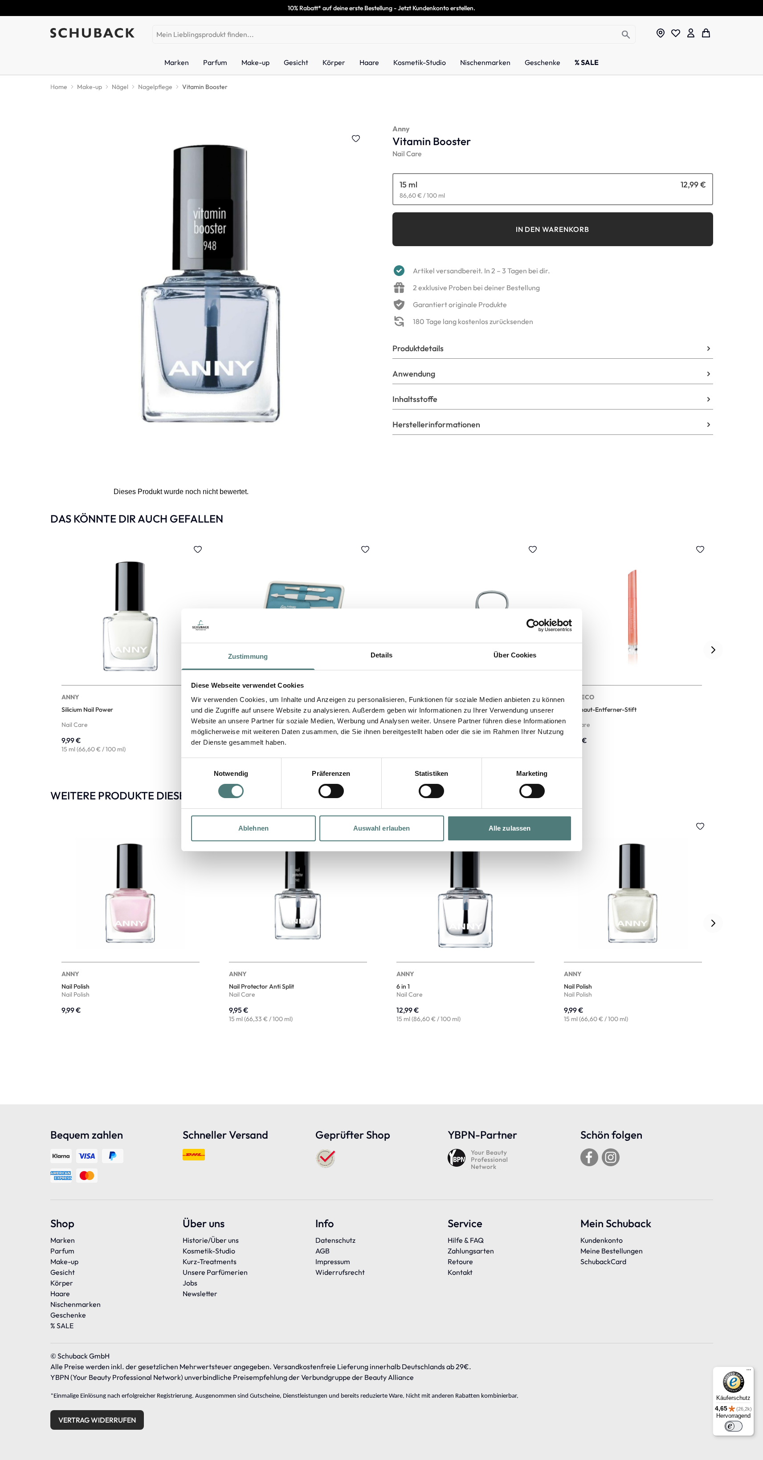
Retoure (460, 1261)
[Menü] (748, 1372)
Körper (61, 1282)
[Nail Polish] (130, 923)
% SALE (61, 1325)
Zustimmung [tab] (248, 656)
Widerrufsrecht (340, 1272)
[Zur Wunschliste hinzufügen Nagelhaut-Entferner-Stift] (700, 549)
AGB (322, 1250)
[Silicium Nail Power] (130, 650)
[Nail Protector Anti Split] (298, 923)
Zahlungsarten (471, 1250)
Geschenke (68, 1314)
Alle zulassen (509, 828)
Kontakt (460, 1272)
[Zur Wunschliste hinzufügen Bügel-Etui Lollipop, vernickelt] (365, 549)
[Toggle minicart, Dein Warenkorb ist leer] (706, 33)
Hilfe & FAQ (466, 1240)
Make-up (64, 1261)
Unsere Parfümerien (215, 1272)
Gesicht (62, 1272)
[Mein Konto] (691, 33)
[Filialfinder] (660, 33)
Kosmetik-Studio (209, 1250)
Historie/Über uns (211, 1240)
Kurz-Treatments (210, 1261)
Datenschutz (335, 1240)
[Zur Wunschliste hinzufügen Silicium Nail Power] (198, 549)
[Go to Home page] (92, 33)
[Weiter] (713, 650)
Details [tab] (381, 655)
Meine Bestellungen (611, 1250)
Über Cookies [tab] (515, 655)
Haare (60, 1293)
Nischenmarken (75, 1304)
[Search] (626, 35)
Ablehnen (253, 828)
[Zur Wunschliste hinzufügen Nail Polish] (700, 826)
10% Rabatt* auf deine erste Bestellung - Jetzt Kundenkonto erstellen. (381, 8)
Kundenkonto (601, 1240)
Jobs (190, 1282)
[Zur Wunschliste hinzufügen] (356, 138)
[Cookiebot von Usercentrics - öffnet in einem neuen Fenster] (533, 625)
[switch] (331, 791)
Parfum (62, 1250)
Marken (62, 1240)
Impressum (332, 1261)
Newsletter (200, 1293)
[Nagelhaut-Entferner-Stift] (633, 650)
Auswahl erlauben (381, 828)
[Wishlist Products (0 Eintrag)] (676, 33)
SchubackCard (603, 1261)
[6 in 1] (465, 923)
